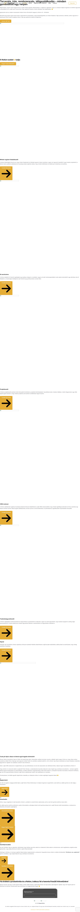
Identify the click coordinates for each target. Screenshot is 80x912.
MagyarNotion (11, 3)
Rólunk (30, 3)
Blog (49, 3)
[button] (8, 63)
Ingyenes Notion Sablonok (40, 3)
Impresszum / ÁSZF (35, 909)
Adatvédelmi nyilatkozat (44, 909)
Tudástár (55, 3)
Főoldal (25, 3)
